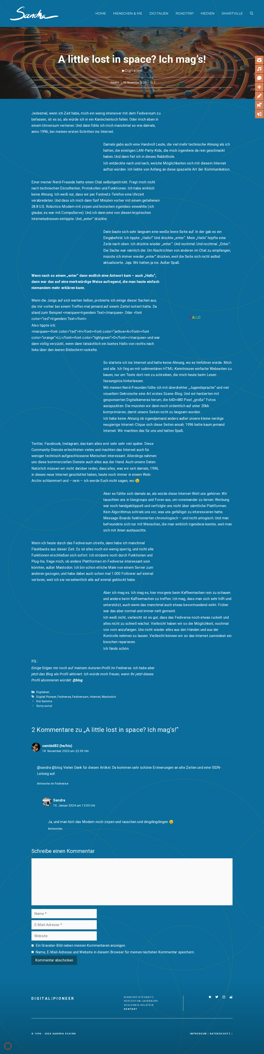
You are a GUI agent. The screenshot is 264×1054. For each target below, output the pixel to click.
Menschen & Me (127, 13)
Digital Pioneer (46, 696)
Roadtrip (185, 13)
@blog (78, 680)
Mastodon (109, 696)
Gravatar (48, 945)
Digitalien (158, 13)
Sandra (114, 82)
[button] (251, 13)
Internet (95, 696)
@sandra (44, 767)
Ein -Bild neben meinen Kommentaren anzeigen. (81, 945)
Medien (207, 13)
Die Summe (44, 701)
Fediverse (64, 696)
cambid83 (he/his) (57, 746)
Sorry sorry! (44, 706)
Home (101, 13)
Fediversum (80, 696)
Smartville (232, 13)
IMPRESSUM (198, 1033)
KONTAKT (130, 1009)
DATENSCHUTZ (220, 1033)
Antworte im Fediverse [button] (52, 783)
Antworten (55, 828)
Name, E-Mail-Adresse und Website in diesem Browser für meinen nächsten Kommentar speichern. (115, 952)
